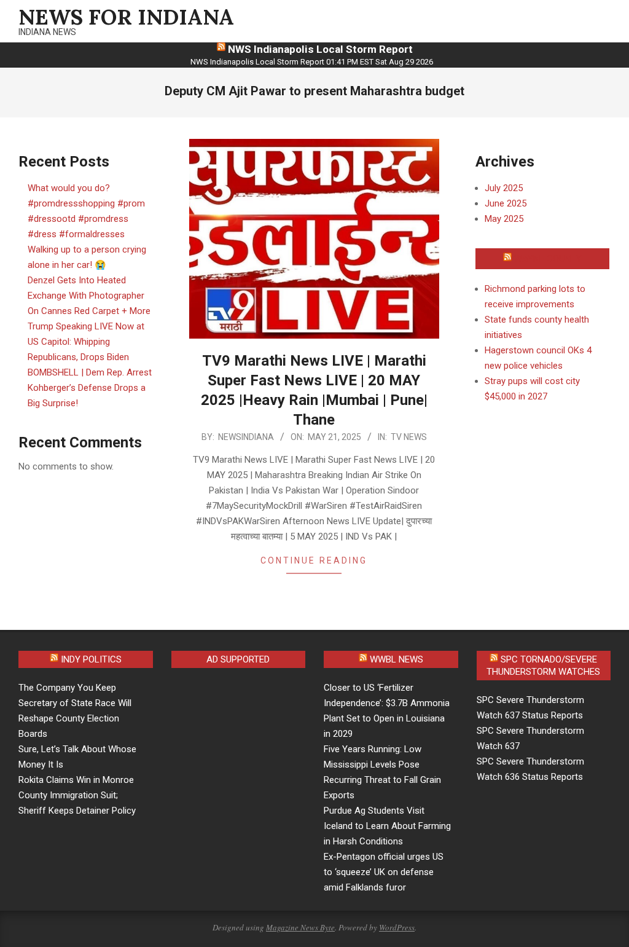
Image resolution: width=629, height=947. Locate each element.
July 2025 (504, 188)
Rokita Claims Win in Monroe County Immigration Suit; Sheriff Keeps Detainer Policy (77, 795)
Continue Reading (313, 560)
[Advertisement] (274, 766)
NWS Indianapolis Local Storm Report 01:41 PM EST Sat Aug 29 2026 (311, 61)
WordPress (397, 927)
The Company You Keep (67, 687)
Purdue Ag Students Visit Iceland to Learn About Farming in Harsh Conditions (387, 826)
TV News (409, 437)
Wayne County (548, 258)
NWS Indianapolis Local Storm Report (320, 49)
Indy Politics (91, 659)
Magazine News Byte (300, 927)
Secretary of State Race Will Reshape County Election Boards (74, 718)
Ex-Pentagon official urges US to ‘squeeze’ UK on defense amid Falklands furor (383, 872)
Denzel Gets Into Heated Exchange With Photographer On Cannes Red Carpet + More (89, 295)
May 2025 (504, 218)
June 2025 (505, 203)
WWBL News (396, 659)
